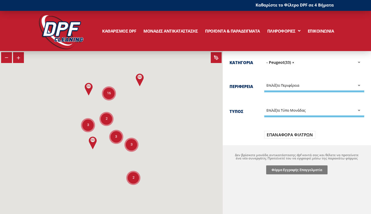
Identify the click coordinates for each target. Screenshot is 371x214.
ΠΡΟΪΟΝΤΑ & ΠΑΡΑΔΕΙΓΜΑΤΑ (232, 31)
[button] (93, 143)
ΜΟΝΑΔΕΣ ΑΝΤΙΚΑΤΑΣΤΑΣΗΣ (170, 31)
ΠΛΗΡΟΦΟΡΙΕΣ (281, 31)
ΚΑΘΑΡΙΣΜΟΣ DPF (119, 31)
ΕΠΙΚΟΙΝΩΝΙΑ (321, 31)
